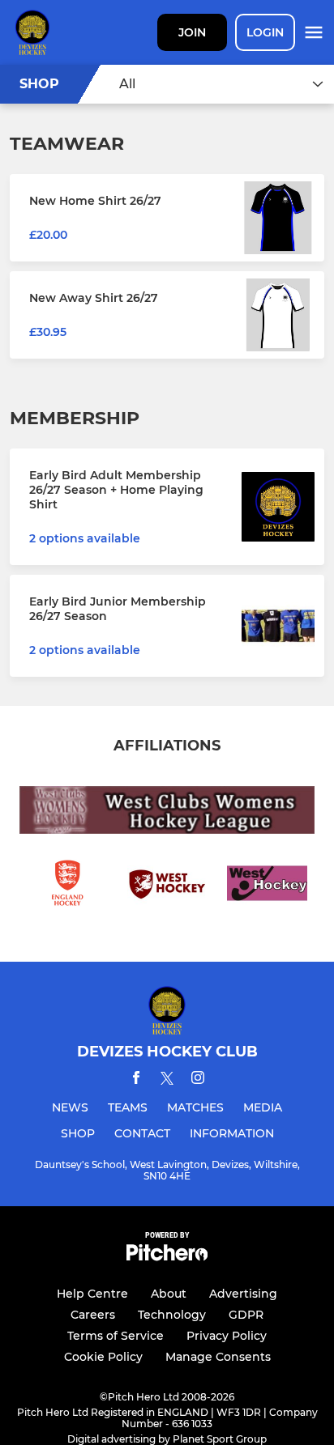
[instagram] (198, 1080)
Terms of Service (115, 1335)
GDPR (246, 1314)
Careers (93, 1314)
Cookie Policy (103, 1356)
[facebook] (136, 1080)
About (168, 1293)
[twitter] (167, 1080)
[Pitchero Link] (167, 1256)
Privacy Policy (226, 1335)
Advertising (243, 1293)
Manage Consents (218, 1356)
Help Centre (92, 1293)
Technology (172, 1314)
